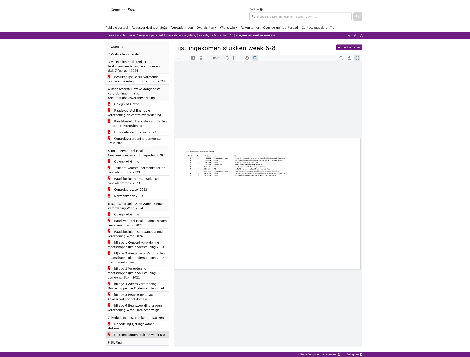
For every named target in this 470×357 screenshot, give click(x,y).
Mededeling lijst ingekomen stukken (131, 326)
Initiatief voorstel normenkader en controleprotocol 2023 (136, 170)
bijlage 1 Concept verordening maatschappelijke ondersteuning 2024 (136, 245)
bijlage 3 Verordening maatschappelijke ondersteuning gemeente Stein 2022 (132, 273)
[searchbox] (300, 16)
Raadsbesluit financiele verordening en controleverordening (137, 123)
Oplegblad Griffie (126, 104)
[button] (357, 16)
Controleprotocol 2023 (130, 189)
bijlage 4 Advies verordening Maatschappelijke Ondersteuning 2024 (136, 286)
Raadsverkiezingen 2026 (150, 27)
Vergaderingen (182, 27)
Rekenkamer (250, 27)
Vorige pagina (351, 47)
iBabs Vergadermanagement (318, 354)
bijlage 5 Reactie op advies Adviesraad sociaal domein (131, 297)
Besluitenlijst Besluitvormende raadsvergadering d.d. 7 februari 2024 (136, 79)
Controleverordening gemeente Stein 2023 (134, 141)
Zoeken (254, 9)
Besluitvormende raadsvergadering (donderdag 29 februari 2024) (194, 35)
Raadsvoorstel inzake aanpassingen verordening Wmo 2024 (137, 223)
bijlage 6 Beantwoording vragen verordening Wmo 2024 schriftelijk (135, 308)
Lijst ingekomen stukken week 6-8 (139, 334)
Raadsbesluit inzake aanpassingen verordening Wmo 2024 (136, 234)
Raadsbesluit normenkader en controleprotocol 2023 (133, 181)
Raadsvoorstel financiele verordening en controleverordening (134, 113)
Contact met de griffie (318, 27)
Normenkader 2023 (128, 196)
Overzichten (205, 27)
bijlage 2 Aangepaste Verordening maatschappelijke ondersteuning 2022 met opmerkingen (136, 257)
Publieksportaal (117, 27)
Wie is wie (227, 27)
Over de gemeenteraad (280, 27)
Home (132, 35)
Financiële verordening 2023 (134, 132)
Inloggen (353, 354)
